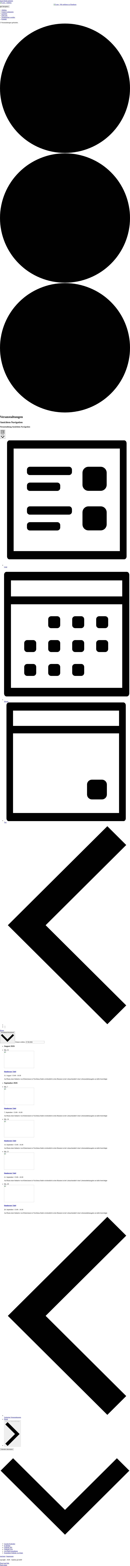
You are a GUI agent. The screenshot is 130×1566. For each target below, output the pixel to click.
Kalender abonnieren (7, 1449)
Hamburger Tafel (10, 1071)
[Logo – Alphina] (5, 3)
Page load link (4, 1563)
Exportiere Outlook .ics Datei (13, 1553)
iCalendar (7, 1545)
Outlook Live (8, 1549)
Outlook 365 (8, 1547)
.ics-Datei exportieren (11, 1551)
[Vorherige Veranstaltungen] (67, 1025)
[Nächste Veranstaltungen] (5, 1027)
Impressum (9, 1556)
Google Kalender (9, 1544)
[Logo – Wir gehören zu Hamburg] (65, 4)
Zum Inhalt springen (6, 1)
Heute (2, 1030)
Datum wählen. (20, 1042)
